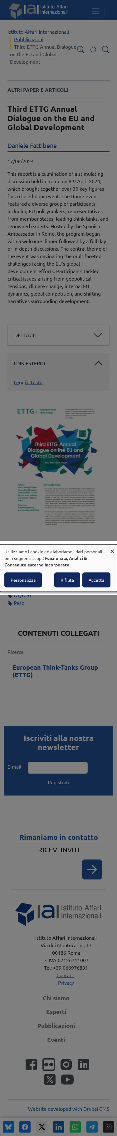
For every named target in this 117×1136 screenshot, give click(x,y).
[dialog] (58, 568)
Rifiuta (67, 580)
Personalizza (23, 580)
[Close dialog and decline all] (112, 548)
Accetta (96, 580)
